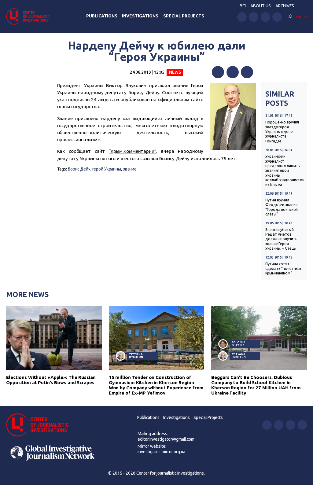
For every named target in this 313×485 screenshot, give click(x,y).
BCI (243, 5)
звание (130, 169)
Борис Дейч (79, 169)
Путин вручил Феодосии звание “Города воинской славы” (281, 207)
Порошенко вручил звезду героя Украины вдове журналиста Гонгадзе (282, 131)
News (175, 72)
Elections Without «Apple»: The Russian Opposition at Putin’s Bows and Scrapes (51, 380)
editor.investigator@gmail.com (166, 439)
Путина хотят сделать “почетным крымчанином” (283, 268)
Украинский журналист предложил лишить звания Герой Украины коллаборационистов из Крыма (284, 170)
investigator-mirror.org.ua (161, 451)
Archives (284, 5)
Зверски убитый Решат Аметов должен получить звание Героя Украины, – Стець (281, 239)
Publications (101, 15)
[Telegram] (247, 72)
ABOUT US (260, 5)
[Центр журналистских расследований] (29, 16)
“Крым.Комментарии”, (133, 151)
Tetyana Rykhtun (136, 355)
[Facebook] (218, 72)
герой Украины (106, 169)
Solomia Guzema (238, 343)
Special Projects (183, 15)
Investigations (140, 15)
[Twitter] (232, 72)
